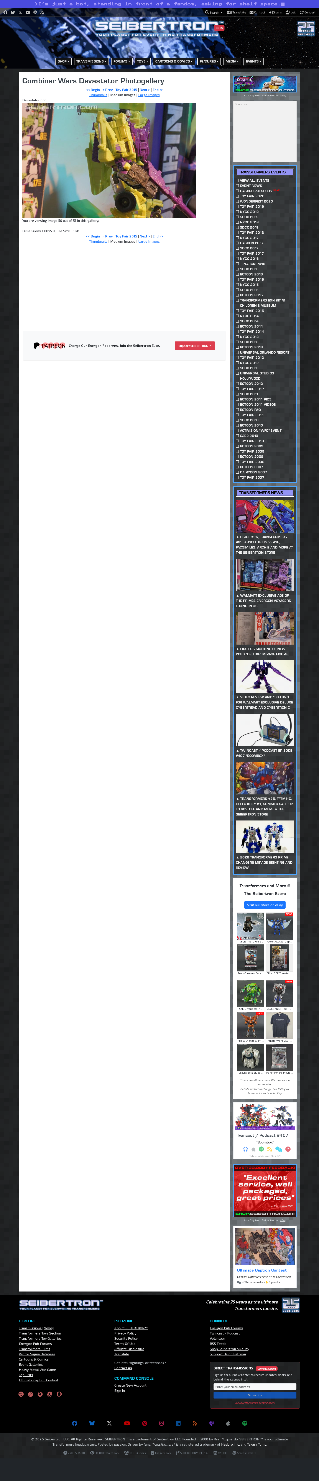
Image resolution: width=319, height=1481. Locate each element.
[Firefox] (40, 1394)
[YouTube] (127, 1423)
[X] (109, 1423)
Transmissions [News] (36, 1328)
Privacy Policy (125, 1333)
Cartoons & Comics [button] (172, 61)
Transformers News (261, 492)
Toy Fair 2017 (252, 253)
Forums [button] (120, 61)
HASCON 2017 (252, 243)
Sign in (119, 1390)
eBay (283, 95)
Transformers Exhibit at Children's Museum (262, 303)
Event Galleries (31, 1364)
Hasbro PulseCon (260, 190)
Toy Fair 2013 (252, 358)
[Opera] (59, 1394)
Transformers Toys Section (40, 1333)
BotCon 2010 (251, 425)
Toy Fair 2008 (252, 462)
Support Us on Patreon (228, 1354)
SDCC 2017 (249, 248)
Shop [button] (62, 61)
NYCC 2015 (249, 285)
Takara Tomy (256, 1444)
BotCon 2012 (251, 384)
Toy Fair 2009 (252, 451)
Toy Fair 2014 (252, 331)
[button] (213, 12)
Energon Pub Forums (35, 1343)
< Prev (107, 89)
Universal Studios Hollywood (257, 376)
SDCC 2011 (249, 394)
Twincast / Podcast (225, 1333)
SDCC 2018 (249, 227)
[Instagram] (161, 1423)
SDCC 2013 (249, 342)
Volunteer (217, 1338)
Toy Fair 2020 (252, 196)
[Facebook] (75, 1423)
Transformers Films (34, 1349)
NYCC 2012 (249, 363)
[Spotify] (245, 1423)
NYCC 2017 (249, 238)
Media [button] (231, 61)
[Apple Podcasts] (228, 1423)
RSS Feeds (218, 1343)
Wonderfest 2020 (256, 201)
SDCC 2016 (249, 269)
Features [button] (208, 61)
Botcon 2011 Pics (255, 399)
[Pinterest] (145, 1423)
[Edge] (49, 1394)
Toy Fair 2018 (252, 233)
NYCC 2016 (249, 259)
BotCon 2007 (251, 467)
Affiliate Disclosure (129, 1349)
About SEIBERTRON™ (131, 1328)
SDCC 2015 (249, 290)
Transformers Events (262, 172)
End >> (158, 89)
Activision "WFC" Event (260, 430)
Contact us (123, 1368)
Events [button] (252, 61)
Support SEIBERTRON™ (194, 346)
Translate (121, 1354)
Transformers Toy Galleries (40, 1338)
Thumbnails (98, 95)
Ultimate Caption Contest (262, 1270)
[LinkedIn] (178, 1423)
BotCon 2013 (251, 347)
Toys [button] (141, 61)
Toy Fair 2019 (252, 206)
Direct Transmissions (245, 1368)
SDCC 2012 (249, 368)
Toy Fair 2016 (252, 279)
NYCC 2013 (249, 337)
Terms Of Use (124, 1343)
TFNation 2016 (252, 264)
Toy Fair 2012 (252, 389)
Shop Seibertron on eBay (229, 1349)
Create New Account (130, 1385)
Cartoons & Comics (34, 1359)
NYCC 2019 (249, 212)
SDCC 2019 (249, 217)
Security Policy (126, 1338)
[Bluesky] (92, 1423)
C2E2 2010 (249, 436)
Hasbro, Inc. (230, 1444)
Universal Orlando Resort (264, 352)
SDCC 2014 (249, 321)
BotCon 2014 (251, 326)
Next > (145, 89)
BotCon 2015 (251, 295)
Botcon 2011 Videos (258, 404)
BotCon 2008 (251, 457)
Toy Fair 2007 (252, 477)
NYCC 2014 (249, 316)
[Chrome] (21, 1394)
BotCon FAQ (250, 410)
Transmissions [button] (90, 61)
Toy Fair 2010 (252, 441)
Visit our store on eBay (265, 905)
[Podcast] (211, 1423)
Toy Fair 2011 (252, 415)
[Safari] (30, 1394)
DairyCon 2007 (253, 472)
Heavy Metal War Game (37, 1369)
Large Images (149, 95)
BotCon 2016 (251, 274)
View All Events (255, 180)
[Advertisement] (127, 279)
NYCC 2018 (249, 222)
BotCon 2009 (251, 446)
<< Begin (93, 89)
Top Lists (26, 1375)
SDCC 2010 (249, 420)
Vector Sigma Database (37, 1354)
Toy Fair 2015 (126, 89)
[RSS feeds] (195, 1423)
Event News (251, 186)
